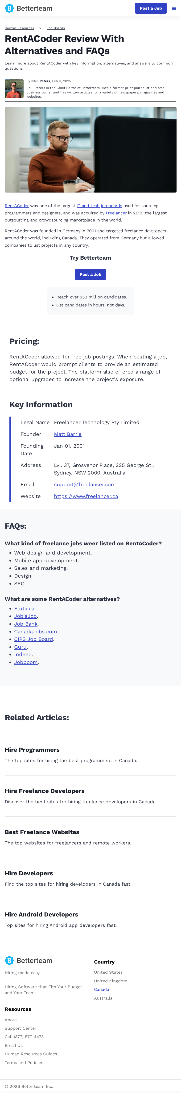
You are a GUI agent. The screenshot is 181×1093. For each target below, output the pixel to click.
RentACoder (17, 205)
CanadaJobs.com (35, 632)
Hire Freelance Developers (45, 790)
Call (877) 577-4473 (24, 1036)
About (11, 1019)
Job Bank (25, 624)
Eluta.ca (24, 608)
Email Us (14, 1045)
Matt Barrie (68, 434)
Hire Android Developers (41, 914)
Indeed (23, 654)
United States (108, 972)
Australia (103, 998)
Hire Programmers (32, 749)
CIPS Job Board (33, 639)
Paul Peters (40, 81)
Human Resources (19, 28)
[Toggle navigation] (174, 8)
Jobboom (26, 662)
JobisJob (25, 616)
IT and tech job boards (99, 205)
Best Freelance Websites (42, 832)
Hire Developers (29, 873)
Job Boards (56, 28)
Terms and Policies (24, 1062)
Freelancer (116, 212)
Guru (20, 647)
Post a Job (151, 8)
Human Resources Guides (31, 1053)
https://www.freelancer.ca (86, 496)
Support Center (20, 1028)
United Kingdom (110, 980)
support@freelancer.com (85, 484)
